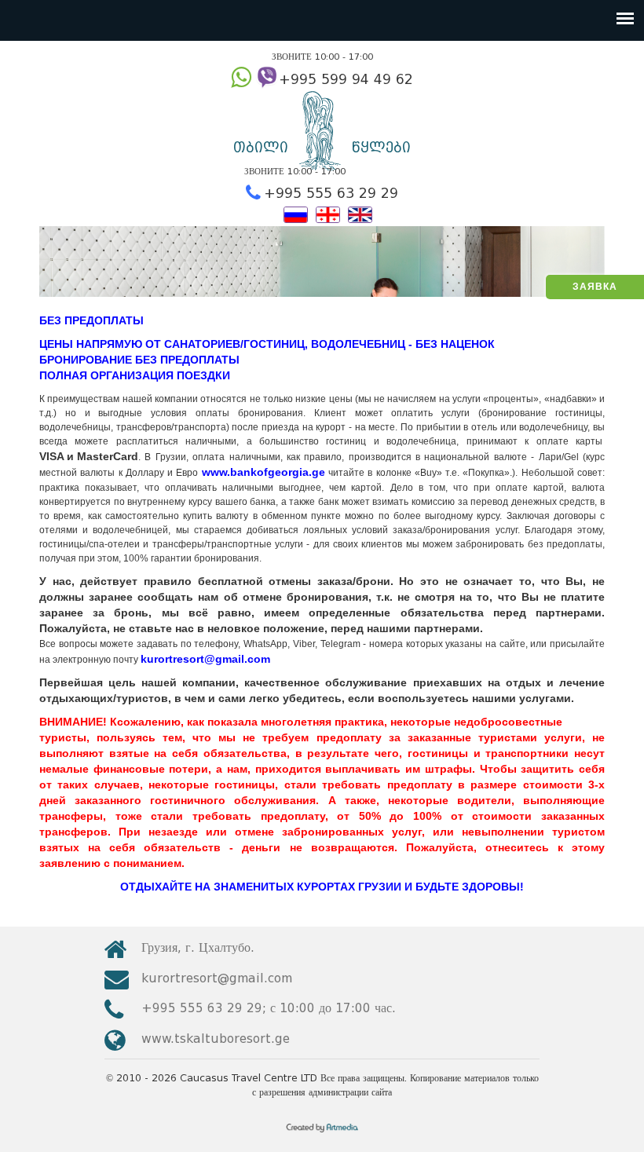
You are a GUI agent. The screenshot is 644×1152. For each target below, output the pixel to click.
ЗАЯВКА (595, 286)
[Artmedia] (322, 1134)
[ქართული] (328, 213)
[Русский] (296, 213)
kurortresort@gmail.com (216, 978)
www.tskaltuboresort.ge (215, 1038)
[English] (360, 213)
